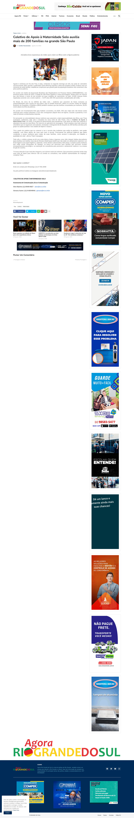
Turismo (61, 16)
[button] (114, 16)
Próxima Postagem (80, 260)
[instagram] (119, 768)
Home (99, 815)
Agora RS (17, 16)
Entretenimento (102, 16)
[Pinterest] (42, 211)
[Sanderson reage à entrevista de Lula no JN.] (75, 226)
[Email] (45, 211)
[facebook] (107, 768)
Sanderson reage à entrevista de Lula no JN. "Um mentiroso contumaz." (75, 234)
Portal (26, 16)
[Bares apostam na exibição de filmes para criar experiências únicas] (24, 226)
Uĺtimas (34, 16)
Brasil (78, 16)
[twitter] (111, 768)
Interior (54, 16)
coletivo (24, 33)
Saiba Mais (16, 810)
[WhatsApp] (38, 211)
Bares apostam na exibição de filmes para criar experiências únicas (24, 234)
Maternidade (26, 206)
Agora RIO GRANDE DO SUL (32, 815)
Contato (111, 815)
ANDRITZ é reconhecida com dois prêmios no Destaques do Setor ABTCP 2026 (49, 234)
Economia (70, 16)
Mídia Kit (118, 815)
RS (42, 16)
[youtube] (115, 768)
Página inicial (17, 33)
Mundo (84, 16)
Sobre (105, 815)
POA (47, 16)
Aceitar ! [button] (7, 813)
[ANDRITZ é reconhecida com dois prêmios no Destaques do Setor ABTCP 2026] (50, 226)
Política (92, 16)
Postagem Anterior (19, 260)
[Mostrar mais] (49, 211)
